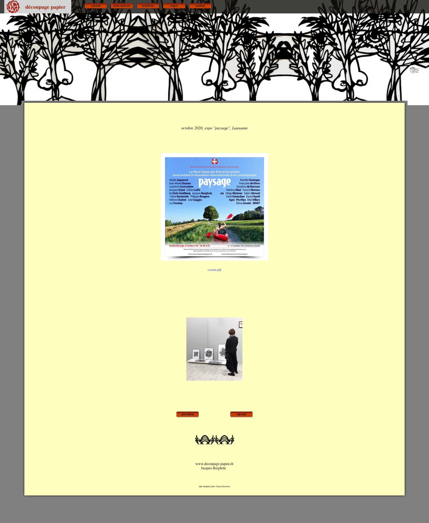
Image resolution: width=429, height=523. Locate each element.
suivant (241, 414)
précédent (187, 414)
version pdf (214, 270)
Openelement (223, 486)
